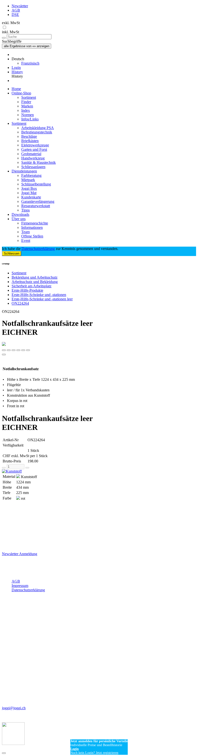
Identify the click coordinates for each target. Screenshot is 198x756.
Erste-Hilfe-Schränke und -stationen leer (42, 299)
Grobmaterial (31, 154)
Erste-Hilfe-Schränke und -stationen (39, 295)
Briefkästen (30, 141)
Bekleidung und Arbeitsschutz (34, 277)
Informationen (32, 227)
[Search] (4, 38)
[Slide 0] (4, 350)
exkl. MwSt (11, 23)
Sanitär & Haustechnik (38, 162)
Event (25, 240)
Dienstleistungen (24, 171)
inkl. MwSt (10, 32)
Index (25, 110)
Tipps (25, 210)
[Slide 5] (28, 350)
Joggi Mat (28, 193)
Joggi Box (29, 188)
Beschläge (29, 136)
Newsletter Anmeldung (19, 554)
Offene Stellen (32, 236)
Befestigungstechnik (36, 132)
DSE (15, 15)
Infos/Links (30, 119)
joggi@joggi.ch (14, 708)
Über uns (19, 219)
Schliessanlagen (33, 167)
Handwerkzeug (33, 158)
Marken (27, 106)
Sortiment (28, 97)
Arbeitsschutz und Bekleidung (35, 282)
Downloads (20, 214)
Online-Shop (21, 93)
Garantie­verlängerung (37, 201)
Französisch (30, 63)
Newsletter (20, 6)
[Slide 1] (9, 350)
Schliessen (11, 253)
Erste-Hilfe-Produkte (27, 290)
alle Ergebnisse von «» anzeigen (26, 46)
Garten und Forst (34, 149)
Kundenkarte (31, 197)
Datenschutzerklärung (38, 249)
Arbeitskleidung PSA (37, 128)
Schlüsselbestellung (36, 184)
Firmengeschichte (34, 223)
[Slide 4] (23, 350)
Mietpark (28, 180)
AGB (16, 10)
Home (16, 89)
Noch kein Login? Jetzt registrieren (94, 753)
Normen (27, 115)
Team (25, 232)
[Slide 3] (18, 350)
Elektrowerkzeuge (35, 145)
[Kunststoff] (99, 471)
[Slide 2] (13, 350)
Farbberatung (31, 175)
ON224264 (20, 303)
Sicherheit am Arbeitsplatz (31, 286)
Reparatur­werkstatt (35, 206)
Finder (26, 102)
